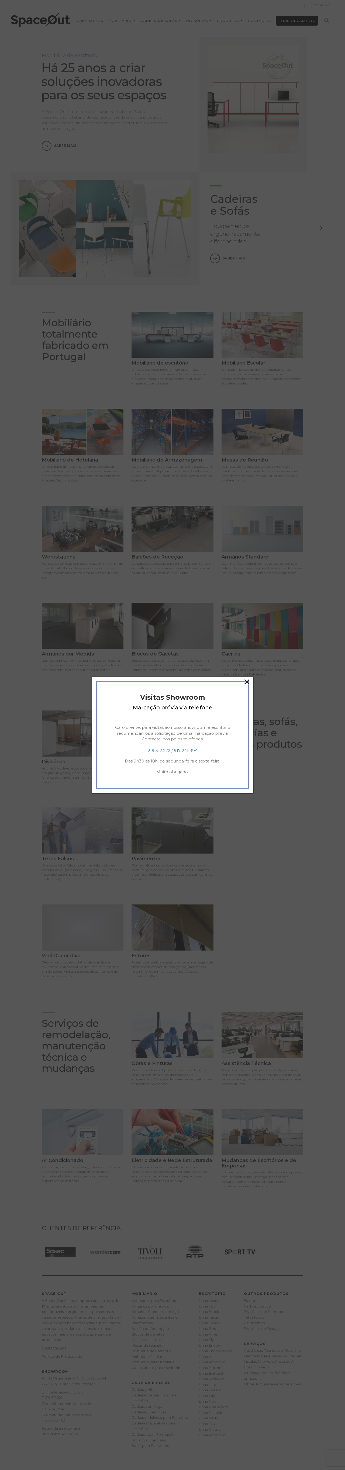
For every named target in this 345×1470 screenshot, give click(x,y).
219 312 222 (159, 750)
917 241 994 (186, 750)
